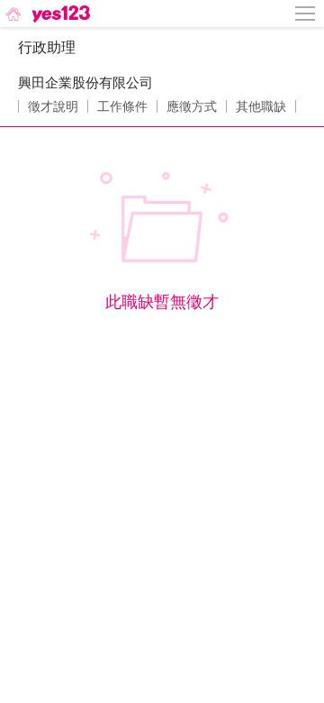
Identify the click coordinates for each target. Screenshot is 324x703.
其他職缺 (261, 106)
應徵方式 (191, 106)
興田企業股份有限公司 (85, 82)
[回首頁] (46, 13)
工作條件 (122, 106)
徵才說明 (53, 106)
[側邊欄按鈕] (306, 13)
